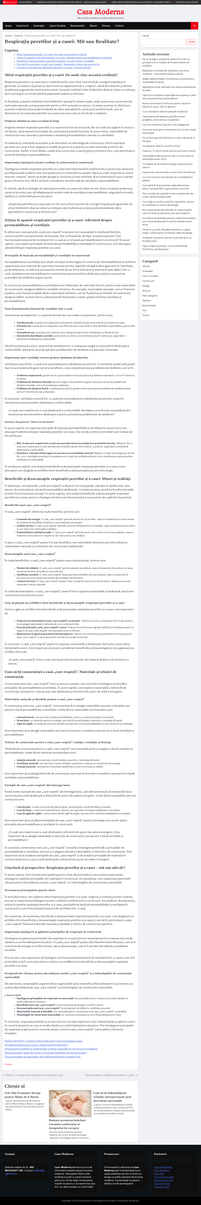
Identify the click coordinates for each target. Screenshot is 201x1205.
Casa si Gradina (57, 25)
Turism (145, 315)
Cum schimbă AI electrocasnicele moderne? (165, 111)
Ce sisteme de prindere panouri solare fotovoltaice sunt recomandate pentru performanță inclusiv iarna (169, 221)
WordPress (134, 1201)
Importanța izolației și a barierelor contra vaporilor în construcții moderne (51, 1049)
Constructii (22, 25)
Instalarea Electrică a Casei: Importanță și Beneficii (36, 1045)
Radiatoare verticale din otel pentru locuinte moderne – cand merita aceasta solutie (55, 2)
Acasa (8, 25)
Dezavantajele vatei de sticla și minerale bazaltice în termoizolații (45, 1053)
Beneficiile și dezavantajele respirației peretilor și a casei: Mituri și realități (55, 61)
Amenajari (39, 25)
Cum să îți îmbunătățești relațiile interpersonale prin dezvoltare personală (112, 1097)
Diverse (106, 25)
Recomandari (77, 25)
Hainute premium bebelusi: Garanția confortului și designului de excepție (67, 1124)
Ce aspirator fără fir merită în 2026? (161, 146)
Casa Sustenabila (163, 1167)
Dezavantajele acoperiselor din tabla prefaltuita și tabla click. (43, 1057)
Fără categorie (150, 295)
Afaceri (93, 25)
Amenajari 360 (161, 1186)
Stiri (144, 310)
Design (146, 285)
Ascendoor (111, 1201)
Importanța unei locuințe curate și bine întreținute (168, 172)
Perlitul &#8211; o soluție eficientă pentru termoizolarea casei (43, 1041)
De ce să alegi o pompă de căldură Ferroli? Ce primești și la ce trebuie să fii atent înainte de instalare (166, 62)
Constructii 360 (162, 1183)
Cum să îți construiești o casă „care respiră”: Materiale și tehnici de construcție (58, 64)
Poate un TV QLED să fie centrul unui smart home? (169, 151)
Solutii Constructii (163, 1180)
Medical (146, 300)
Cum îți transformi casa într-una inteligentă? (165, 124)
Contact (119, 25)
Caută (145, 35)
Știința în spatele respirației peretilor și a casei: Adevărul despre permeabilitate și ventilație (64, 57)
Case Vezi (159, 1173)
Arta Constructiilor (164, 1177)
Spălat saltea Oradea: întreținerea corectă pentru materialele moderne (124, 2)
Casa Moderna (100, 12)
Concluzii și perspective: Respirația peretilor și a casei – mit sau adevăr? (54, 67)
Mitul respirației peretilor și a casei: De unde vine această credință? (52, 54)
